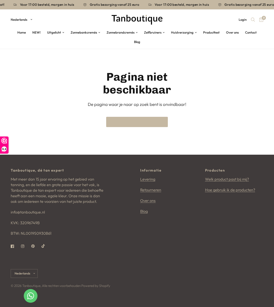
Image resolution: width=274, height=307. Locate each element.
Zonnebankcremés (84, 32)
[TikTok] (46, 246)
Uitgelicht (54, 32)
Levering (147, 179)
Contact (251, 32)
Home (21, 32)
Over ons (232, 32)
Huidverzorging (182, 32)
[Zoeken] (253, 20)
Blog (137, 42)
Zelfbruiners (152, 32)
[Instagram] (25, 246)
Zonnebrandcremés (120, 32)
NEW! (36, 32)
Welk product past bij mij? (227, 179)
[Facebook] (15, 246)
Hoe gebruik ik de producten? (230, 189)
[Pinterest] (36, 246)
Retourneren (150, 189)
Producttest (211, 32)
